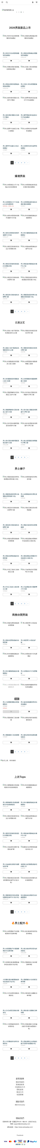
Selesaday (20, 1105)
